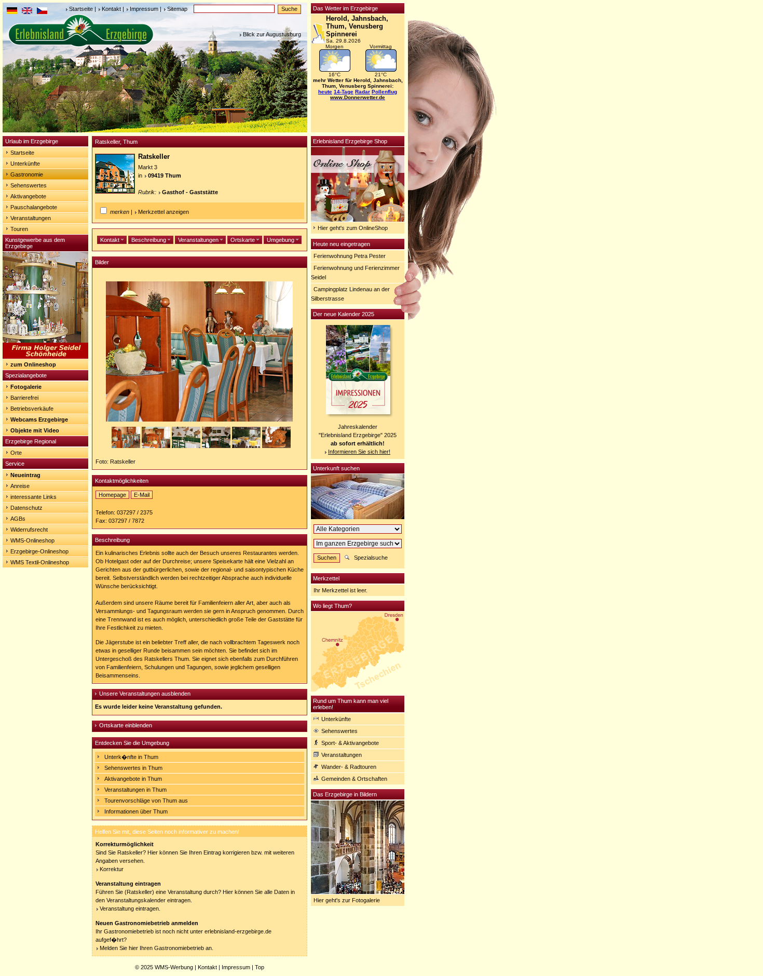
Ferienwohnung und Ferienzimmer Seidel (355, 272)
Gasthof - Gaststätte (190, 192)
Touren (19, 229)
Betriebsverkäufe (31, 408)
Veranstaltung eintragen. (130, 908)
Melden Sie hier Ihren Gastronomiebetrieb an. (156, 948)
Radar (362, 91)
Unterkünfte (25, 163)
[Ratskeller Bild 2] (157, 446)
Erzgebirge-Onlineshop (39, 551)
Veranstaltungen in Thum (135, 790)
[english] (27, 12)
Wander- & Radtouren (348, 767)
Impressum (144, 9)
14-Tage (343, 91)
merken (119, 212)
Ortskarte (243, 240)
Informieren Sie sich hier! (359, 452)
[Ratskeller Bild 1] (127, 446)
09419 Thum (164, 175)
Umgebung (281, 240)
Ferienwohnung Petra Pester (350, 256)
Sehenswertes (28, 185)
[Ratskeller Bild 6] (276, 446)
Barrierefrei (24, 398)
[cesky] (42, 12)
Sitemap (177, 9)
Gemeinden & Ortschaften (354, 779)
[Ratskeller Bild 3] (187, 446)
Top (259, 967)
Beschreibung (149, 240)
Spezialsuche (371, 557)
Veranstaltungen (30, 218)
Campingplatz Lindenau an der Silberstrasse (350, 294)
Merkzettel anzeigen (163, 212)
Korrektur (112, 869)
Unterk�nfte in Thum (131, 757)
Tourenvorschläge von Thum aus (146, 800)
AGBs (17, 519)
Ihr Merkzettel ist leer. (340, 590)
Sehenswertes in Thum (133, 768)
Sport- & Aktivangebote (350, 743)
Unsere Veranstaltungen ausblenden (144, 693)
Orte (16, 453)
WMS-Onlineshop (32, 540)
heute (325, 91)
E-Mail (141, 495)
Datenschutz (26, 508)
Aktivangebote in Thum (133, 779)
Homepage (112, 495)
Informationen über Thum (136, 811)
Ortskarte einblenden (125, 725)
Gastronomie (26, 174)
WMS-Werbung (174, 967)
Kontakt (111, 9)
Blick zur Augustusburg (272, 34)
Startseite (81, 9)
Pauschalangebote (33, 207)
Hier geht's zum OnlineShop (353, 228)
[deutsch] (12, 12)
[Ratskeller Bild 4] (217, 446)
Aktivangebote (28, 196)
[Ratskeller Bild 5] (247, 446)
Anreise (20, 486)
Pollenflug (384, 91)
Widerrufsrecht (29, 529)
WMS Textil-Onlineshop (39, 562)
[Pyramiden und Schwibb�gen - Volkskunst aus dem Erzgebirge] (45, 357)
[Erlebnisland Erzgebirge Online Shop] (357, 219)
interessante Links (33, 497)
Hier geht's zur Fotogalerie (347, 900)
